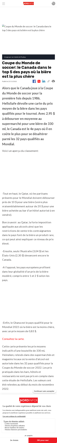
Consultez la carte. (13, 338)
